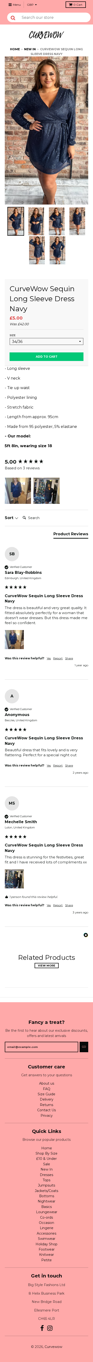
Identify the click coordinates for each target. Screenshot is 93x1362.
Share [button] (69, 658)
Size (13, 335)
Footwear (47, 1249)
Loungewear (46, 1212)
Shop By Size (46, 1153)
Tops (46, 1180)
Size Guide (46, 1094)
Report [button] (58, 658)
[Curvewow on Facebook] (42, 1328)
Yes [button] (49, 658)
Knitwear (46, 1254)
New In (30, 49)
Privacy (47, 1115)
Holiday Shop (46, 1244)
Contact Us (46, 1110)
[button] (18, 491)
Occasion (46, 1223)
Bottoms (46, 1196)
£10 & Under (46, 1159)
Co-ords (46, 1217)
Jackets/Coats (46, 1191)
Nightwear (46, 1201)
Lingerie (46, 1228)
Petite (46, 1260)
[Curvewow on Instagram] (50, 1328)
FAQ (46, 1089)
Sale (46, 1164)
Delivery (46, 1099)
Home (15, 49)
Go (84, 1046)
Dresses (46, 1175)
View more (46, 965)
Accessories (46, 1233)
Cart (78, 4)
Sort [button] (10, 518)
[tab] (70, 535)
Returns (46, 1105)
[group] (46, 462)
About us (46, 1083)
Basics (46, 1207)
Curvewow (53, 1347)
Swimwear (46, 1239)
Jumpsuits (46, 1185)
